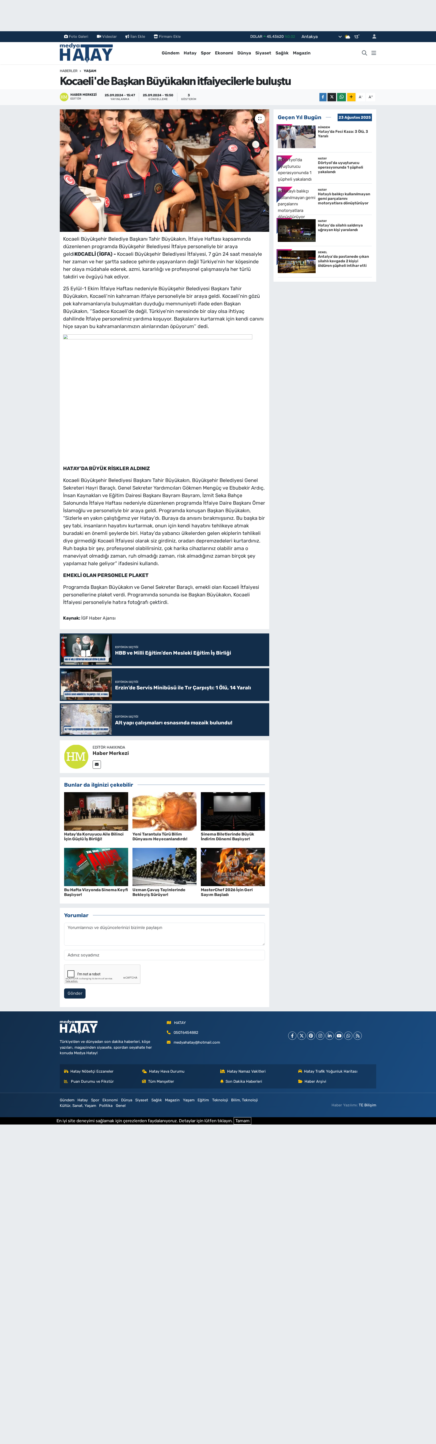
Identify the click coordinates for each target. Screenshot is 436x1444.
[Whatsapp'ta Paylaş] (341, 97)
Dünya (244, 52)
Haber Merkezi (111, 753)
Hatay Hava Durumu (166, 1071)
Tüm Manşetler (161, 1081)
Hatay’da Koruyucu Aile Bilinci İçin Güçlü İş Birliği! (94, 836)
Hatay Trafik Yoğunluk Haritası (331, 1071)
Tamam (242, 1120)
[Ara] (364, 53)
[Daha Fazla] (351, 97)
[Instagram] (320, 1036)
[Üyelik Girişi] (372, 36)
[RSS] (357, 1036)
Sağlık (282, 52)
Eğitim (203, 1100)
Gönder (75, 993)
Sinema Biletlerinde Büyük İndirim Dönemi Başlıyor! (227, 836)
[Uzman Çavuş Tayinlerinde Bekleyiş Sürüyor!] (164, 866)
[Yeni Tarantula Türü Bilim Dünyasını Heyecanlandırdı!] (164, 811)
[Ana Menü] (373, 53)
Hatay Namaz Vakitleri (246, 1071)
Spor (206, 52)
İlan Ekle (137, 36)
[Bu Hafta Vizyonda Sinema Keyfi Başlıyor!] (96, 866)
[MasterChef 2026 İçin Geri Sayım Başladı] (233, 866)
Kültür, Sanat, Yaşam (78, 1105)
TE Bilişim (367, 1105)
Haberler (68, 71)
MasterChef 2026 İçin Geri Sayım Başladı (227, 892)
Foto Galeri (78, 36)
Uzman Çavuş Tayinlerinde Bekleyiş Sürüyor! (158, 892)
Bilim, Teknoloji (244, 1100)
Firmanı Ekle (170, 36)
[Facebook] (292, 1036)
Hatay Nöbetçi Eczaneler (92, 1071)
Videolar (109, 36)
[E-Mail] (97, 764)
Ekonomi (224, 52)
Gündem (170, 52)
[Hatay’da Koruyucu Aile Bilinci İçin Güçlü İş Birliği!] (96, 811)
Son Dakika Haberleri (244, 1081)
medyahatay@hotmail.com (197, 1042)
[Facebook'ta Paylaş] (322, 97)
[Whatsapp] (348, 1036)
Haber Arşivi (315, 1081)
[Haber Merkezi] (76, 756)
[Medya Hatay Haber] (86, 52)
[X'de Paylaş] (332, 97)
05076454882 (186, 1032)
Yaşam (90, 71)
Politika (106, 1105)
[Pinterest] (311, 1036)
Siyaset (263, 52)
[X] (301, 1036)
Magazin (302, 52)
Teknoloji (220, 1100)
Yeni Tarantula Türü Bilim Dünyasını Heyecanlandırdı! (159, 836)
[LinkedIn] (329, 1036)
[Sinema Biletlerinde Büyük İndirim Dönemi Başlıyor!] (233, 811)
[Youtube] (339, 1036)
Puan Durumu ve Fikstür (92, 1081)
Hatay (190, 52)
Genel (121, 1105)
